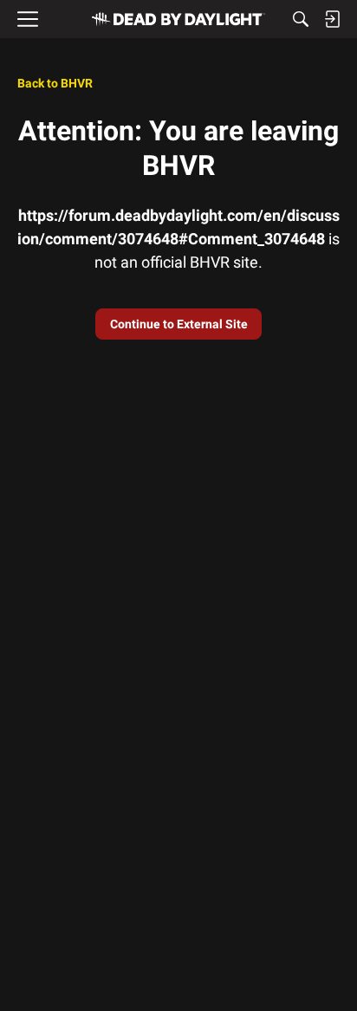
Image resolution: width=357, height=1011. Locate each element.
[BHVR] (178, 19)
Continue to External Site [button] (179, 324)
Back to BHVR (55, 83)
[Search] (300, 19)
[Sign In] (331, 19)
